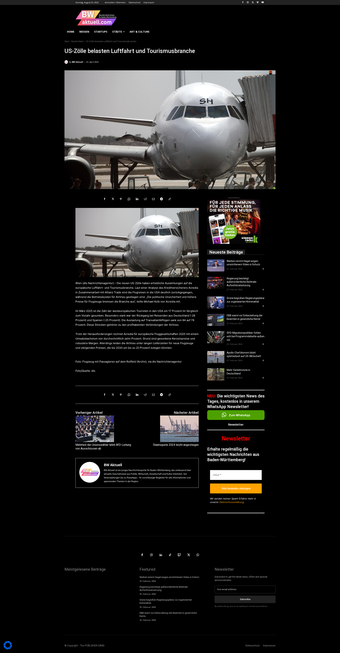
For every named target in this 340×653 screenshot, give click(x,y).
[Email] (153, 199)
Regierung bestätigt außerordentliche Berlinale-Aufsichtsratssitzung (242, 282)
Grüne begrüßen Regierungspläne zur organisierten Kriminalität (166, 601)
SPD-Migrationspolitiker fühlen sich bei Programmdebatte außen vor (245, 336)
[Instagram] (248, 3)
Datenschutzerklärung (231, 502)
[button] (271, 31)
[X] (253, 3)
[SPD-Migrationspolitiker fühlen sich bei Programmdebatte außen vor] (215, 337)
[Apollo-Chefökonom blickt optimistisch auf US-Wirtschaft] (215, 357)
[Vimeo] (258, 3)
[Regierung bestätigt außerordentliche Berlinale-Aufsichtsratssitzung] (215, 283)
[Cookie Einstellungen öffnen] (8, 648)
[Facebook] (243, 3)
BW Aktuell (77, 62)
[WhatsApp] (128, 199)
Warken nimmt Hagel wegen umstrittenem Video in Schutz (169, 577)
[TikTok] (170, 555)
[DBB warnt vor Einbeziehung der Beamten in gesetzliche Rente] (215, 320)
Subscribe (245, 599)
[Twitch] (179, 555)
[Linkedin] (137, 199)
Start (66, 41)
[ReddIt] (145, 199)
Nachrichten (77, 41)
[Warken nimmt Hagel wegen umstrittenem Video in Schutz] (215, 265)
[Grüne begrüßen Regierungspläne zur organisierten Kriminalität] (215, 302)
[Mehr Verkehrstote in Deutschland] (215, 374)
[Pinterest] (120, 199)
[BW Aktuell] (66, 62)
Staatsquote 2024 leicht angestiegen (176, 444)
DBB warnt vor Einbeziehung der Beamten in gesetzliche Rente (168, 614)
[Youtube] (262, 3)
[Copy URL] (169, 199)
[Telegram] (161, 199)
